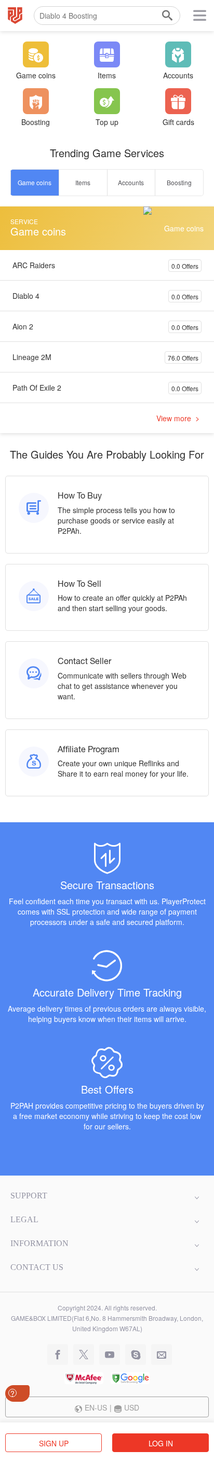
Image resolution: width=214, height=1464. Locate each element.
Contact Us (36, 1267)
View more (174, 418)
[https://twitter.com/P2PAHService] (81, 1355)
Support (28, 1195)
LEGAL (24, 1219)
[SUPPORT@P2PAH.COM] (159, 1355)
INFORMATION (39, 1243)
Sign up (54, 1443)
